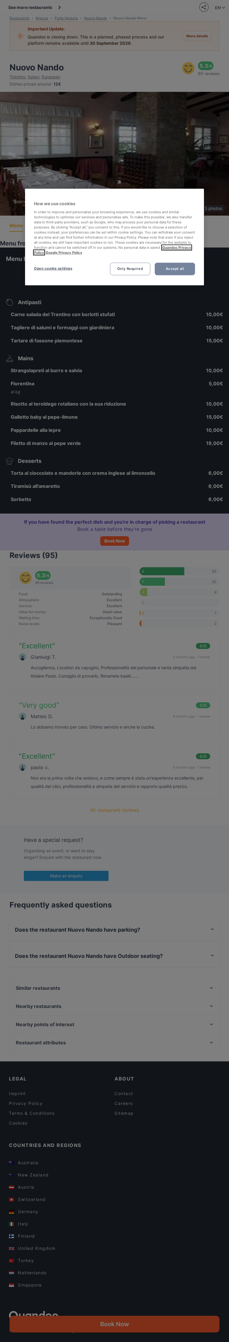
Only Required (130, 269)
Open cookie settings (53, 268)
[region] (114, 237)
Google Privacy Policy (64, 253)
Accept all (175, 269)
